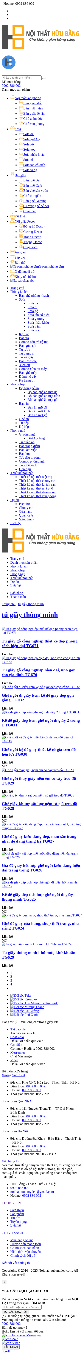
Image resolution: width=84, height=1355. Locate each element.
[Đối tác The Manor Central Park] (34, 1003)
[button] (11, 1323)
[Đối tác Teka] (20, 995)
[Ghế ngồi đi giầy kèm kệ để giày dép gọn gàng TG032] (41, 687)
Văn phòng (26, 519)
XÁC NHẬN (10, 1347)
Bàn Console (28, 361)
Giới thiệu (17, 1210)
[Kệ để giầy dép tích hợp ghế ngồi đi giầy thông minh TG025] (42, 886)
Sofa (22, 299)
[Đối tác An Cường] (24, 1011)
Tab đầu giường (29, 457)
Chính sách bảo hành (24, 1248)
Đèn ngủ (25, 469)
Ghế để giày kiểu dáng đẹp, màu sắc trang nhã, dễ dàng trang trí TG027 (39, 838)
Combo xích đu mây (33, 369)
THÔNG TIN (11, 1203)
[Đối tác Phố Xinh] (24, 1015)
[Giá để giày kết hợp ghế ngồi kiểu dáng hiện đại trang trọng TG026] (42, 857)
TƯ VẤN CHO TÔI (15, 1311)
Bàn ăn (24, 403)
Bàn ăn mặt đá (37, 407)
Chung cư (26, 507)
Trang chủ (17, 288)
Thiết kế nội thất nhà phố (36, 488)
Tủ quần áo (26, 442)
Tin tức (15, 1218)
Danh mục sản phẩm (24, 562)
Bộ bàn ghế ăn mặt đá (42, 392)
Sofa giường (36, 318)
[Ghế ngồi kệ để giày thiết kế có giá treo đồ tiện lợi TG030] (42, 741)
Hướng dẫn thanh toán (25, 1244)
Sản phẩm (17, 1214)
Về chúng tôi (10, 1161)
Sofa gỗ (33, 311)
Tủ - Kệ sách (28, 465)
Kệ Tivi (24, 334)
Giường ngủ (27, 434)
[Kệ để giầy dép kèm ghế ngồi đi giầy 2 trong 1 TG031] (40, 712)
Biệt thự (24, 504)
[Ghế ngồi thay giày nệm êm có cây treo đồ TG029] (38, 770)
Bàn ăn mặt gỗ (37, 415)
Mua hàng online (21, 1240)
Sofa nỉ (32, 307)
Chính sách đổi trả (22, 1255)
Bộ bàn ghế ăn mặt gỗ (43, 399)
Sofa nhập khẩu (38, 322)
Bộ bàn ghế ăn (29, 388)
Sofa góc (34, 330)
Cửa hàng (25, 511)
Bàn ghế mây (28, 372)
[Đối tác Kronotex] (23, 999)
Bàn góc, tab (27, 345)
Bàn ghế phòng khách (34, 295)
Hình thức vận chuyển (25, 1251)
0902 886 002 (11, 85)
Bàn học (24, 453)
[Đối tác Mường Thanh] (27, 1007)
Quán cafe (26, 515)
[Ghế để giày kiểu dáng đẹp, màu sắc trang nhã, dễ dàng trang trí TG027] (42, 828)
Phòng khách (19, 291)
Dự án (14, 500)
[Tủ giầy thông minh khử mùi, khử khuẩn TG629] (37, 944)
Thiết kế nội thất (21, 473)
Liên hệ (15, 523)
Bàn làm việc (28, 450)
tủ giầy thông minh (31, 604)
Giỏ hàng (16, 593)
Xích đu (24, 365)
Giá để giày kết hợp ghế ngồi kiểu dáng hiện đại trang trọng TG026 (41, 867)
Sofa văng (34, 326)
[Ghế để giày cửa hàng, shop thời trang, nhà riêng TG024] (42, 915)
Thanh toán (18, 597)
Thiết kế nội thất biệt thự (35, 477)
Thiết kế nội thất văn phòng (37, 496)
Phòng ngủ (17, 430)
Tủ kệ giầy (26, 357)
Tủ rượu (24, 349)
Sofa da (33, 303)
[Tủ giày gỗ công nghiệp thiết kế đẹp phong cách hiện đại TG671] (42, 633)
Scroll (6, 1351)
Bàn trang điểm (29, 446)
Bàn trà (24, 338)
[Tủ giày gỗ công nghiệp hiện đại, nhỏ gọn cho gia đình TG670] (42, 662)
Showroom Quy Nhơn (17, 1101)
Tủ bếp (24, 423)
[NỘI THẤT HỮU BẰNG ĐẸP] (40, 47)
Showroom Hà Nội (15, 1131)
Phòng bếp (17, 384)
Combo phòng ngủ (32, 461)
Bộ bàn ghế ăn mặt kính (44, 396)
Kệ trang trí (26, 380)
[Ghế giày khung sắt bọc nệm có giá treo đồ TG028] (38, 795)
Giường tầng (36, 438)
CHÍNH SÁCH (12, 1233)
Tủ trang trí (26, 353)
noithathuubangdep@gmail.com (32, 1191)
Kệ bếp (24, 426)
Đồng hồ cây (28, 376)
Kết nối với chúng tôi (16, 1263)
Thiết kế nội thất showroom (37, 492)
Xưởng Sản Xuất (13, 1075)
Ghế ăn (24, 419)
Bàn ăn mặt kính (39, 411)
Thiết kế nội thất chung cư (37, 480)
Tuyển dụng (18, 1221)
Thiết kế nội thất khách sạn (37, 484)
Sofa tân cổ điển (39, 315)
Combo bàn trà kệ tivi (33, 342)
